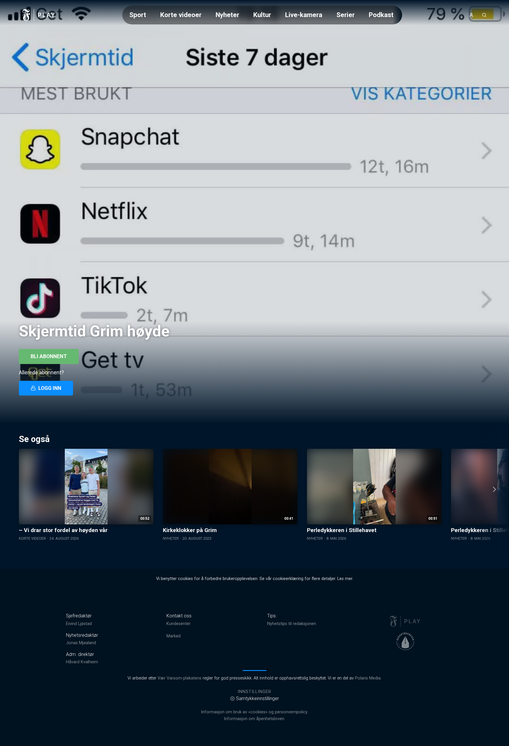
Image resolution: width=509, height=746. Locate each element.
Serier (345, 15)
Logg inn (49, 388)
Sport (137, 15)
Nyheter (227, 15)
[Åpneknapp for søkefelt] (484, 15)
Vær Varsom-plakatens (179, 678)
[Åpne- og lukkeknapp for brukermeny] (471, 15)
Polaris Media (368, 678)
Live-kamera (303, 15)
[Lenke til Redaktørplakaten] (405, 641)
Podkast (381, 15)
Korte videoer (180, 15)
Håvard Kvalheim (82, 661)
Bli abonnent (49, 356)
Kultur (262, 15)
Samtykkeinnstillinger (257, 698)
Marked (173, 636)
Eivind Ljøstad (79, 623)
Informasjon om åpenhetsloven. (254, 718)
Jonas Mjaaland (81, 642)
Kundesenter (178, 623)
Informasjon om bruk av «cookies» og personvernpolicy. (254, 712)
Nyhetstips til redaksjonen (291, 623)
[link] (39, 15)
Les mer (344, 578)
